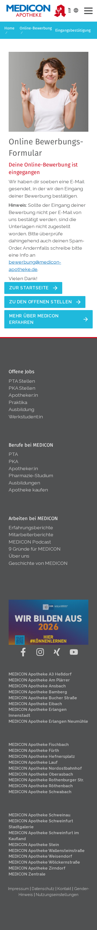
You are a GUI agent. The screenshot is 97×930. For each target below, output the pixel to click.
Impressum (18, 888)
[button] (88, 11)
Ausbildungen (24, 483)
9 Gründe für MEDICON (35, 549)
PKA (13, 461)
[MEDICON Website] (68, 10)
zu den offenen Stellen (40, 301)
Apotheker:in (23, 395)
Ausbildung (21, 409)
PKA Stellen (22, 388)
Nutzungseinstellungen (57, 894)
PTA (13, 454)
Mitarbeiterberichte (31, 534)
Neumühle (48, 721)
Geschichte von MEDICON (38, 563)
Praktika (18, 402)
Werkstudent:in (26, 416)
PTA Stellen (22, 381)
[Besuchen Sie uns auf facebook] (23, 652)
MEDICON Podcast (30, 542)
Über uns (19, 556)
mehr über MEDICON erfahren (34, 319)
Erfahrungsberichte (31, 527)
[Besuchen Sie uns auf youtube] (73, 652)
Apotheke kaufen (28, 490)
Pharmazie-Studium (31, 475)
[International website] (76, 10)
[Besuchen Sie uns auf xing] (57, 652)
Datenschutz (43, 888)
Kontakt (64, 888)
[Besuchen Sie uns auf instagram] (40, 652)
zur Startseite (29, 287)
